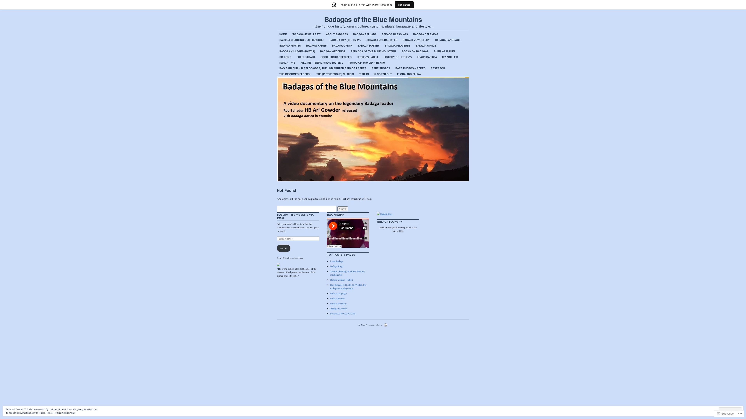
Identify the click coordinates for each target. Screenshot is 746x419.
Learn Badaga (427, 57)
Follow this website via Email (295, 216)
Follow (283, 248)
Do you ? (285, 57)
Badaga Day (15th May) (345, 40)
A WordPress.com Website (370, 324)
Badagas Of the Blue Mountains (374, 51)
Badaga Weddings (332, 51)
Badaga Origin (342, 45)
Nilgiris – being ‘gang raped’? (322, 62)
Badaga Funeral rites (381, 40)
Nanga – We (287, 62)
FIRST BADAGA (306, 57)
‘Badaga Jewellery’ (306, 34)
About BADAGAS (337, 34)
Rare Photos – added (410, 68)
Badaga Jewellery (416, 40)
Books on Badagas (415, 51)
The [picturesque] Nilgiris (335, 74)
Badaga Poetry (369, 45)
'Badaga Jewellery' (338, 308)
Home (283, 34)
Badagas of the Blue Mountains (373, 19)
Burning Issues (445, 51)
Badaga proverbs (397, 45)
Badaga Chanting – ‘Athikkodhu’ (301, 40)
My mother (450, 57)
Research (438, 68)
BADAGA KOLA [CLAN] (343, 313)
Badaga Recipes (337, 298)
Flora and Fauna (409, 74)
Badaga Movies (290, 45)
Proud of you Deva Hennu (367, 62)
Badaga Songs (426, 45)
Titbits (364, 74)
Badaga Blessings (395, 34)
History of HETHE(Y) (397, 57)
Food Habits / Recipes (336, 57)
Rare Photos (381, 68)
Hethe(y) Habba (367, 57)
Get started (404, 4)
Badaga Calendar (425, 34)
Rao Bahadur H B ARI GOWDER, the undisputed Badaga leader (322, 68)
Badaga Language (448, 40)
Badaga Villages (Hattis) (297, 51)
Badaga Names (316, 45)
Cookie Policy (68, 412)
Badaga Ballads (364, 34)
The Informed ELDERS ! (295, 74)
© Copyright (383, 74)
